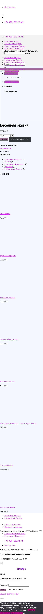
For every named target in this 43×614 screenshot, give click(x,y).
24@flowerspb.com (5, 148)
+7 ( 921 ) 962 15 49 (13, 22)
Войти (3, 590)
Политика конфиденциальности (11, 613)
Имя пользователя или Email (13, 578)
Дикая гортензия (7, 507)
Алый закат (5, 213)
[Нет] (24, 613)
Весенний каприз (7, 297)
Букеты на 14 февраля (13, 48)
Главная (3, 69)
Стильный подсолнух (9, 339)
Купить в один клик (20, 139)
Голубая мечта (6, 465)
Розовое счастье (7, 381)
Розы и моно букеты (13, 44)
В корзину (4, 139)
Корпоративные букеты (14, 46)
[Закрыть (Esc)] (1, 598)
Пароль (4, 585)
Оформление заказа (13, 527)
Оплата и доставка (12, 524)
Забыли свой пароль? (9, 594)
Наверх (21, 568)
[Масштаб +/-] (3, 598)
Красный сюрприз (8, 255)
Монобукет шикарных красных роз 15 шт (18, 423)
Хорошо (31, 610)
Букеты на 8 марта (12, 41)
